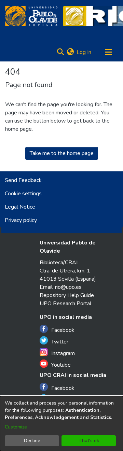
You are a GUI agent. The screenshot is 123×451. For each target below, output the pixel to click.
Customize (16, 427)
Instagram (63, 353)
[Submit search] (60, 52)
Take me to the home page (62, 153)
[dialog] (61, 423)
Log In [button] (84, 52)
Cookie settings (23, 193)
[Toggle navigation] (108, 52)
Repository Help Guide (67, 295)
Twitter (59, 342)
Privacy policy (21, 220)
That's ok (89, 440)
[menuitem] (70, 52)
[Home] (31, 16)
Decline (32, 440)
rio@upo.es (68, 287)
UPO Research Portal (65, 303)
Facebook (62, 330)
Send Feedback (23, 180)
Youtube (61, 365)
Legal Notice (20, 207)
